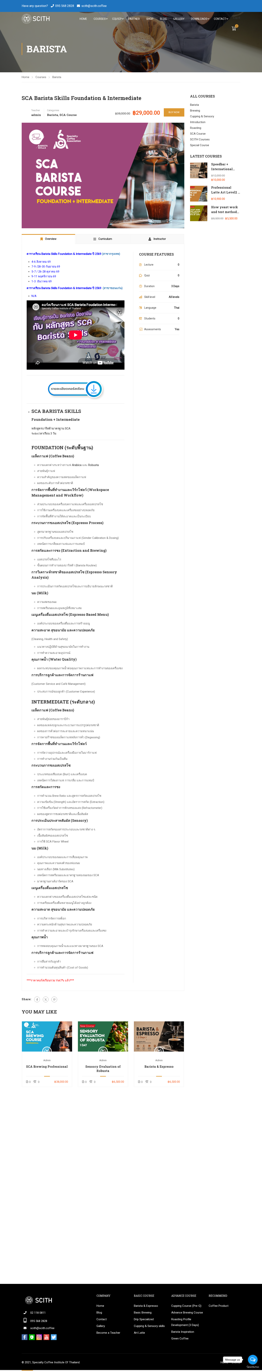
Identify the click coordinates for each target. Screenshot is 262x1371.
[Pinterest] (54, 999)
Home (83, 18)
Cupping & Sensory (202, 116)
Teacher (35, 110)
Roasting (195, 128)
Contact (220, 18)
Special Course (199, 145)
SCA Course (68, 115)
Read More (47, 1036)
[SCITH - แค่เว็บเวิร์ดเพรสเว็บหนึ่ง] (35, 19)
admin (47, 1060)
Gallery (179, 18)
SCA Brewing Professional (47, 1066)
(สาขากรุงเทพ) (111, 254)
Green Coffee (180, 1338)
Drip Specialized (144, 1319)
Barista (56, 77)
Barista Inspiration (182, 1331)
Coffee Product (218, 1306)
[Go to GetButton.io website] (253, 1367)
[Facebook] (37, 999)
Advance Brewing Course (187, 1312)
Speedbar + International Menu (222, 169)
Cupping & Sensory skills (149, 1326)
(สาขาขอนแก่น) (113, 288)
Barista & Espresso (159, 1066)
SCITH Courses (200, 139)
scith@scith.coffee (94, 6)
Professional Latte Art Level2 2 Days (225, 192)
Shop (149, 18)
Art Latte (139, 1332)
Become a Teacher (108, 1332)
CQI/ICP (117, 18)
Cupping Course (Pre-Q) (186, 1306)
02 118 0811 (38, 1312)
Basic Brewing (143, 1312)
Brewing (195, 110)
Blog (163, 18)
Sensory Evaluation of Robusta (103, 1068)
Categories (53, 110)
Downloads (199, 18)
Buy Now (174, 112)
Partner (134, 18)
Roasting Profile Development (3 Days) (185, 1322)
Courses (100, 18)
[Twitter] (46, 999)
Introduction (197, 122)
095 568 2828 (64, 6)
